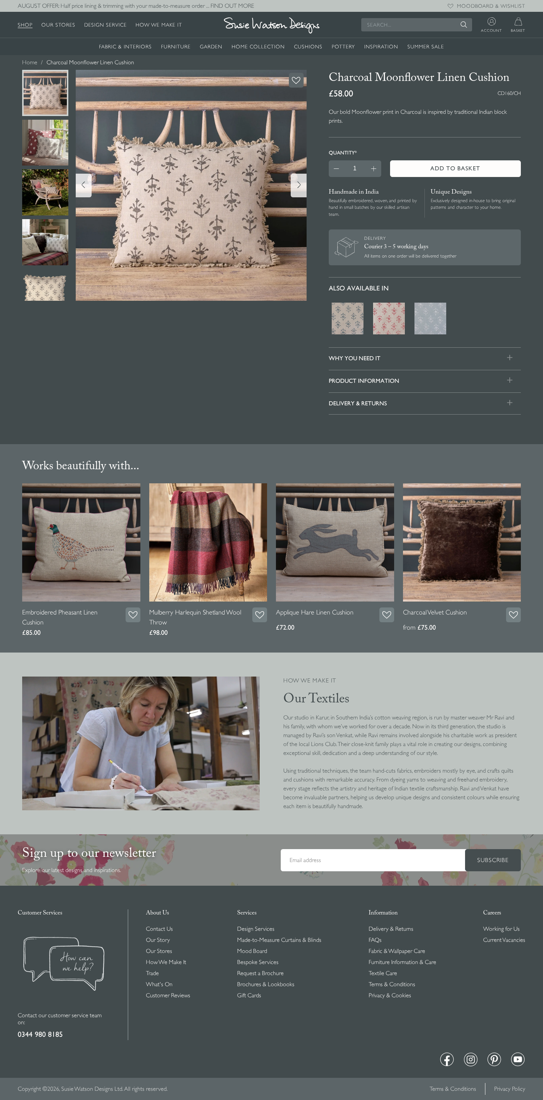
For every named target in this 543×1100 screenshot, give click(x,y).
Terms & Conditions (392, 984)
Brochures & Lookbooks (265, 984)
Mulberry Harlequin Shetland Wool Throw (195, 617)
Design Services (255, 929)
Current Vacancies (504, 940)
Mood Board (252, 951)
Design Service (105, 25)
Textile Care (383, 973)
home (29, 62)
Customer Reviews (168, 995)
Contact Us (159, 929)
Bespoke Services (258, 962)
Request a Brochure (260, 973)
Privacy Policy (509, 1089)
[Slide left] (84, 185)
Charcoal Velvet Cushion (435, 612)
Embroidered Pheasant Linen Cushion (60, 617)
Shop (25, 25)
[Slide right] (299, 185)
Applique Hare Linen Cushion (315, 612)
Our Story (158, 940)
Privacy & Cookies (390, 995)
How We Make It (159, 25)
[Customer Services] (64, 1007)
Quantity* (343, 153)
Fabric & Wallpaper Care (397, 951)
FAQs (375, 940)
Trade (152, 973)
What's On (159, 984)
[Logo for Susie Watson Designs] (271, 25)
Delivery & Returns (391, 929)
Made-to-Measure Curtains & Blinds (279, 940)
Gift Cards (249, 995)
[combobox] (416, 24)
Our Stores (58, 25)
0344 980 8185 (40, 1034)
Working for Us (501, 929)
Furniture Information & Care (402, 962)
